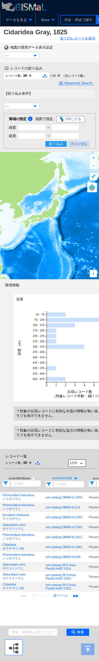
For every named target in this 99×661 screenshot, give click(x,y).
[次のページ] (60, 595)
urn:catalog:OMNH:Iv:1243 (64, 517)
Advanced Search (78, 83)
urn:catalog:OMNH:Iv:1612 (64, 537)
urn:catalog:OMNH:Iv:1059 (64, 497)
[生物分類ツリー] (14, 641)
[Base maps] (92, 187)
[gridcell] (21, 497)
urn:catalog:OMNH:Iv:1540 (64, 527)
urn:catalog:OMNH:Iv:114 (63, 507)
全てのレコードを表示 (77, 38)
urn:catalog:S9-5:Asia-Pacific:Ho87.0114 (61, 566)
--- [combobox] (7, 55)
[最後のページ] (76, 596)
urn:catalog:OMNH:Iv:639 (63, 557)
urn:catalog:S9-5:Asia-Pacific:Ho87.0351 (61, 576)
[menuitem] (18, 20)
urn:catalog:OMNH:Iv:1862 (64, 547)
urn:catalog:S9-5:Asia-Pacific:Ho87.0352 (61, 586)
